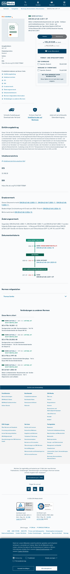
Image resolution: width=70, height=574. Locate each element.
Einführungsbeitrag (10, 74)
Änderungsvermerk (10, 89)
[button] (38, 3)
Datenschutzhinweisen (42, 549)
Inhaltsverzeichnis (9, 77)
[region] (35, 553)
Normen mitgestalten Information (14, 95)
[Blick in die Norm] (12, 29)
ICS (5, 80)
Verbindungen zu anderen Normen (14, 99)
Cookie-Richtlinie (23, 551)
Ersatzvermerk (8, 86)
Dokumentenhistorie (10, 92)
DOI (5, 83)
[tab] (35, 296)
